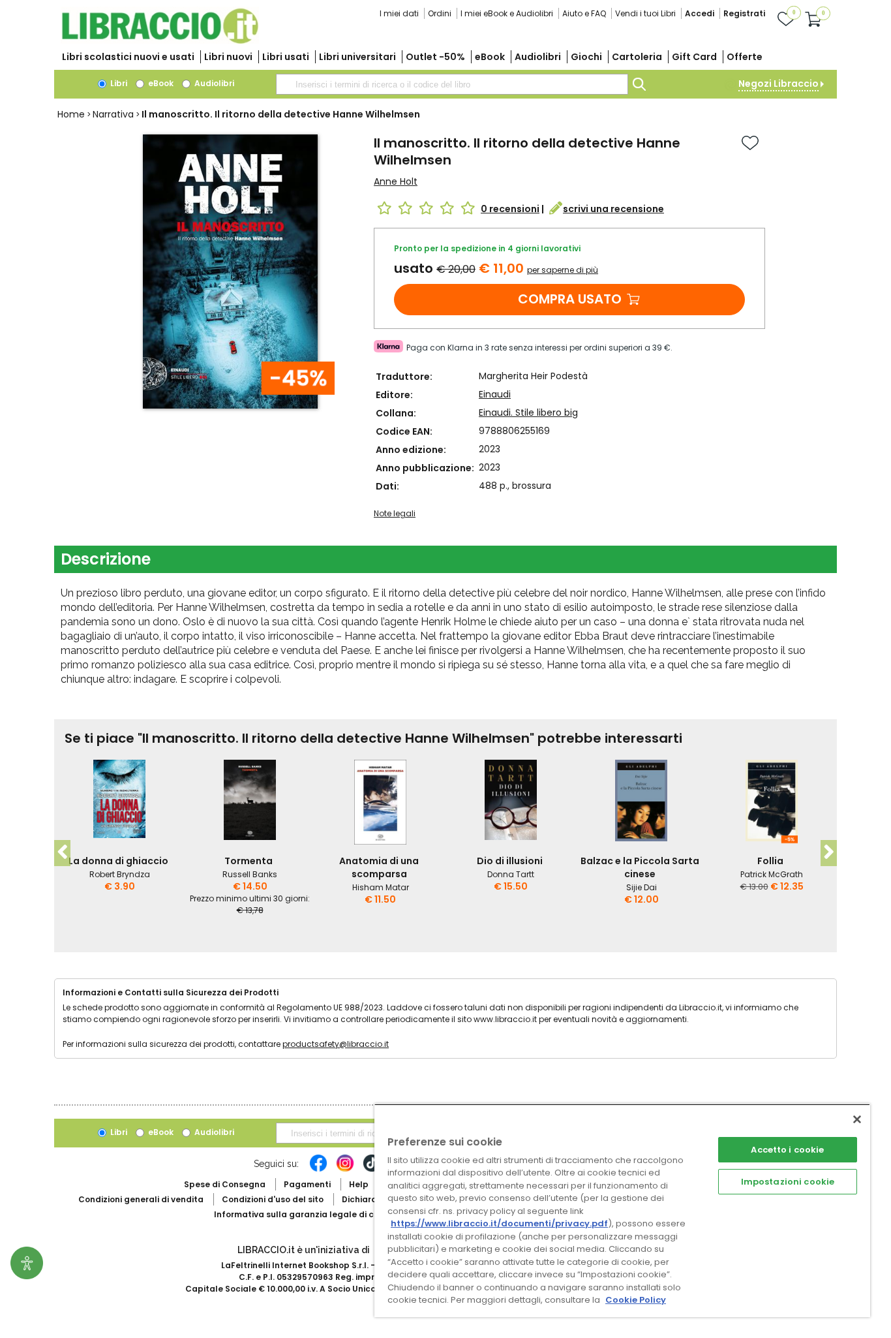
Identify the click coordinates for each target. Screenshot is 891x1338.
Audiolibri (538, 56)
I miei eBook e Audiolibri (507, 13)
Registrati (744, 13)
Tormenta (248, 860)
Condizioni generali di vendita (141, 1199)
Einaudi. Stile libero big (528, 412)
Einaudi (495, 394)
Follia (770, 860)
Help (359, 1184)
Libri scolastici (128, 56)
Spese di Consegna (224, 1184)
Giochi (586, 56)
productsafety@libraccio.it (335, 1044)
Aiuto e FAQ (584, 13)
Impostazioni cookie (787, 1181)
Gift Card (694, 56)
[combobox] (452, 84)
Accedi (699, 13)
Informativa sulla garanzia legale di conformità (315, 1214)
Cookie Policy (635, 1300)
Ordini (439, 13)
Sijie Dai (641, 887)
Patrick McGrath (771, 874)
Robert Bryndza (119, 874)
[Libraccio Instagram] (345, 1169)
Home (71, 114)
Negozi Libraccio (778, 83)
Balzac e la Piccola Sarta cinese (640, 867)
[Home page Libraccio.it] (160, 40)
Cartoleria (637, 56)
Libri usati (285, 56)
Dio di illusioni (510, 860)
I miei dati (399, 13)
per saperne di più (562, 269)
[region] (622, 1210)
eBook (490, 56)
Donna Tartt (510, 874)
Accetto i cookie (787, 1150)
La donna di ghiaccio (118, 860)
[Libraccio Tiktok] (372, 1169)
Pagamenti (307, 1184)
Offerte (745, 56)
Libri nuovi (228, 56)
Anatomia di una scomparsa (379, 867)
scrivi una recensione (613, 208)
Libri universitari (357, 56)
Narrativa (113, 114)
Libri (117, 83)
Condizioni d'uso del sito (273, 1199)
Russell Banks (249, 874)
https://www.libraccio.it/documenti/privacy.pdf (499, 1223)
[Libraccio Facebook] (318, 1169)
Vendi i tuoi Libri (645, 13)
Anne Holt (395, 181)
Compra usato (570, 299)
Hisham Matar (380, 887)
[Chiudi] (857, 1119)
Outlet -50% (435, 56)
